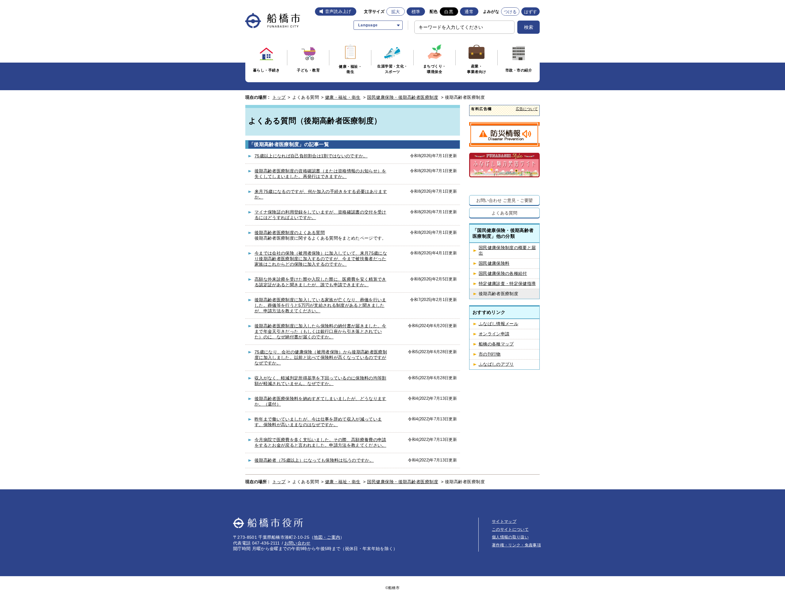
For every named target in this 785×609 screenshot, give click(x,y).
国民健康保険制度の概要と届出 (507, 250)
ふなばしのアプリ (496, 364)
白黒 (448, 12)
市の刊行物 (490, 354)
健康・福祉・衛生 (343, 97)
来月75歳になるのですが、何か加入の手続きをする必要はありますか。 (321, 194)
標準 (416, 12)
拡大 (395, 12)
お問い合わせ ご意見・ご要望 (504, 200)
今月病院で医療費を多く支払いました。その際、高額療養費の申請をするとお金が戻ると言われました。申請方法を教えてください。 (320, 442)
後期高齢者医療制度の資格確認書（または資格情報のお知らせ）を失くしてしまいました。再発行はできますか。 (320, 173)
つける (510, 12)
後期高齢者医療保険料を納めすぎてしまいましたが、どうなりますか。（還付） (320, 401)
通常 (469, 12)
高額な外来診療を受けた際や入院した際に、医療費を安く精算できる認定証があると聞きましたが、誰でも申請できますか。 (320, 282)
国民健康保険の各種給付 (503, 273)
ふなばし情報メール (498, 324)
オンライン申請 (494, 334)
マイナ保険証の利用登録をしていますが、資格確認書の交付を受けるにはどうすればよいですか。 (320, 215)
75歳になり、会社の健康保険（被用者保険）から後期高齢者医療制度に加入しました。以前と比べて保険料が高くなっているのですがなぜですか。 (321, 357)
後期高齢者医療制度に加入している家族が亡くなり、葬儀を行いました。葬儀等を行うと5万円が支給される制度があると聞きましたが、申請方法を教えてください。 (320, 305)
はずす (530, 12)
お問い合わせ (297, 543)
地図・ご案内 (327, 537)
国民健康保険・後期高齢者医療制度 (402, 97)
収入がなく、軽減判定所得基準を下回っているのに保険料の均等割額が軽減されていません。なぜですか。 (320, 381)
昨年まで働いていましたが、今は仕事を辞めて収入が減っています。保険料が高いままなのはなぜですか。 (318, 422)
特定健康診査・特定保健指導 (507, 283)
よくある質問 (504, 213)
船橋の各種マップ (496, 344)
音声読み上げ (338, 11)
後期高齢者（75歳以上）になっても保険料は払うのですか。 (314, 460)
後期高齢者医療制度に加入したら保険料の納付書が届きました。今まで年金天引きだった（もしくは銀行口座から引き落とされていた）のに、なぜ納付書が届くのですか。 (320, 331)
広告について (527, 109)
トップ (279, 97)
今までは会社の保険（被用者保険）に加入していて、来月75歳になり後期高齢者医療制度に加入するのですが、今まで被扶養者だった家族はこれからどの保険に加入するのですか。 (321, 259)
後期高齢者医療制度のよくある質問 (290, 232)
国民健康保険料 (494, 263)
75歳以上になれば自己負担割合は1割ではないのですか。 (311, 155)
